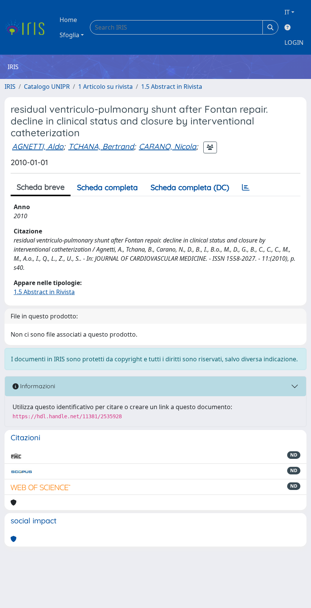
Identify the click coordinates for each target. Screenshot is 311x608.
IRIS (10, 86)
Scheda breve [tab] (40, 187)
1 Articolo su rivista (105, 86)
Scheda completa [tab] (107, 187)
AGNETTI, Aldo (37, 146)
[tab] (246, 187)
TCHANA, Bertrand (101, 146)
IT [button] (287, 12)
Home (68, 20)
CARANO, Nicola (167, 146)
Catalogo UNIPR (47, 86)
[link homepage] (27, 27)
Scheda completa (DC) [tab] (190, 187)
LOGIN (293, 42)
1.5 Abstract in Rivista (171, 86)
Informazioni (37, 386)
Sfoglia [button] (69, 35)
